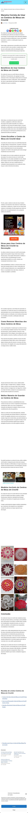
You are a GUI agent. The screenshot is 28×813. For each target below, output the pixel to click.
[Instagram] (15, 31)
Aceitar (14, 806)
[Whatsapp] (13, 31)
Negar (14, 809)
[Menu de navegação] (25, 2)
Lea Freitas (5, 22)
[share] (12, 473)
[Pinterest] (10, 31)
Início (2, 9)
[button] (26, 794)
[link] (5, 474)
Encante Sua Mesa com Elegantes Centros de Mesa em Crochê (19, 753)
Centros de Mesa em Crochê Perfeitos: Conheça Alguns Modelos (6, 761)
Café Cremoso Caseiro (9, 474)
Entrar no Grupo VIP (14, 62)
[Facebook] (8, 31)
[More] (20, 31)
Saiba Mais (14, 238)
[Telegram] (18, 31)
